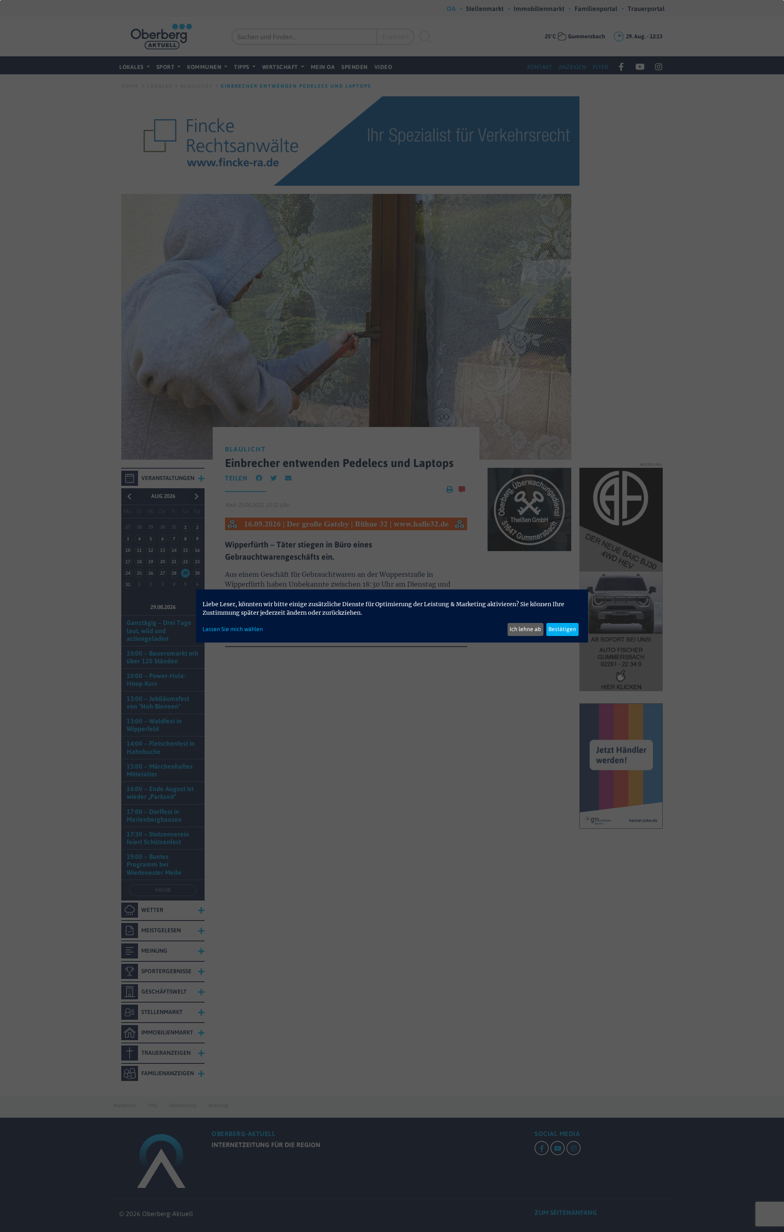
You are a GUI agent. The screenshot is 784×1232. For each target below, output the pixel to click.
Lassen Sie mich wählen (233, 629)
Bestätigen (562, 629)
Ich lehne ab (525, 629)
